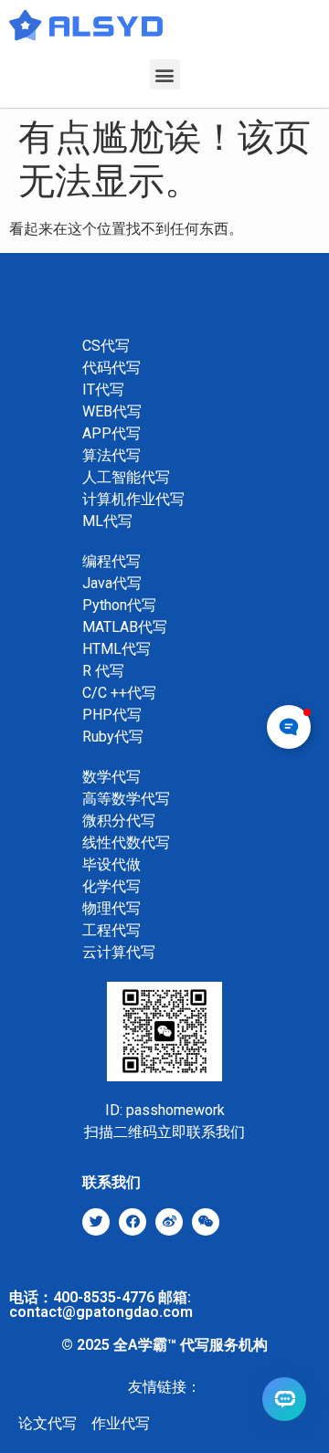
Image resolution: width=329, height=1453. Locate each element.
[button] (165, 74)
